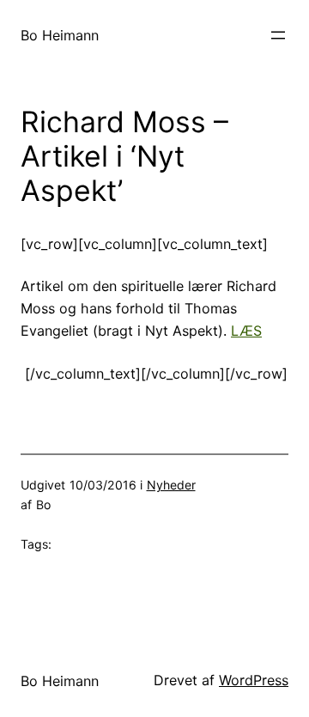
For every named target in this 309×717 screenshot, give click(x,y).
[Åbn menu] (278, 35)
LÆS (246, 330)
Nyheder (171, 484)
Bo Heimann (60, 35)
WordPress (253, 680)
